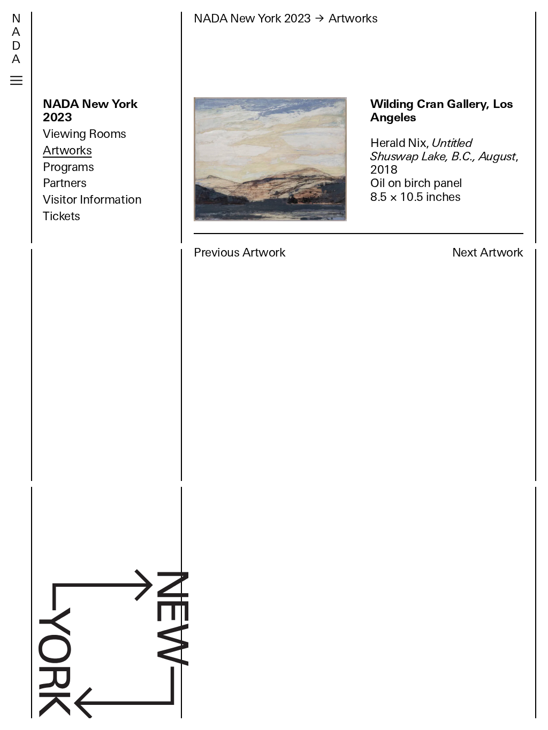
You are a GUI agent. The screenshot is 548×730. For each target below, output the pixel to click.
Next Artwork (487, 252)
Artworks (67, 150)
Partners (64, 183)
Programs (68, 167)
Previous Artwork (240, 252)
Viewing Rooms (84, 134)
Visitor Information (92, 199)
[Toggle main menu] (16, 80)
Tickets (61, 216)
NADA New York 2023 (90, 111)
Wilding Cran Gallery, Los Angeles (441, 111)
